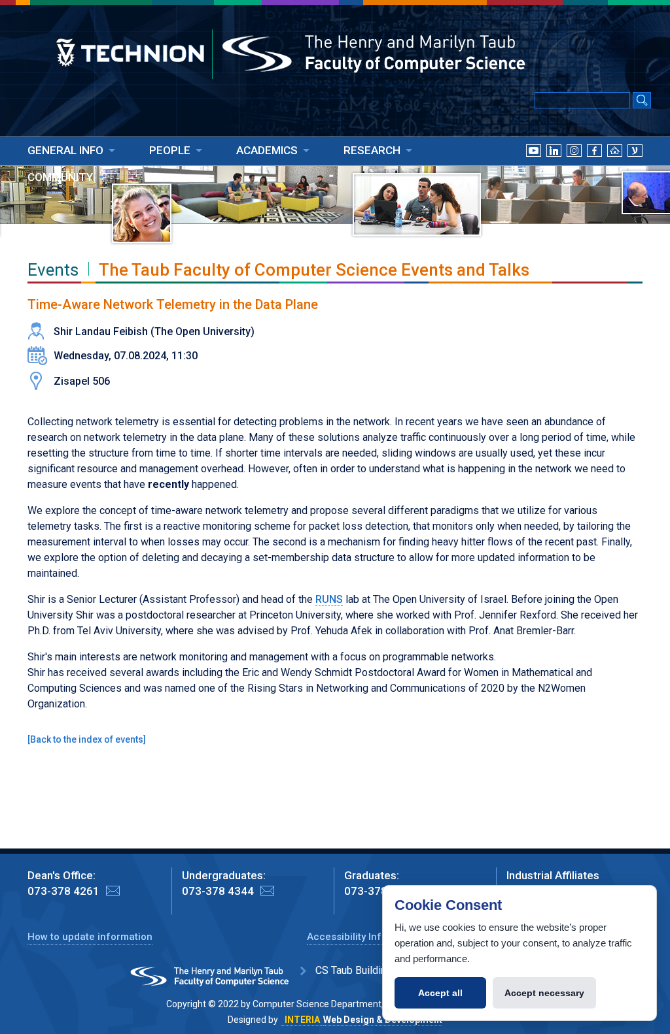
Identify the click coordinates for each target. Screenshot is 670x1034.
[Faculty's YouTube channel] (533, 166)
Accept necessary (544, 993)
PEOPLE (169, 150)
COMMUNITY (60, 177)
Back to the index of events (86, 739)
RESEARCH (372, 150)
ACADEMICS (267, 150)
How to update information (89, 937)
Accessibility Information (365, 937)
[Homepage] (614, 166)
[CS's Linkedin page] (553, 166)
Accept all (440, 993)
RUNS (329, 599)
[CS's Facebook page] (594, 166)
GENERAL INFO (65, 150)
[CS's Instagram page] (574, 166)
